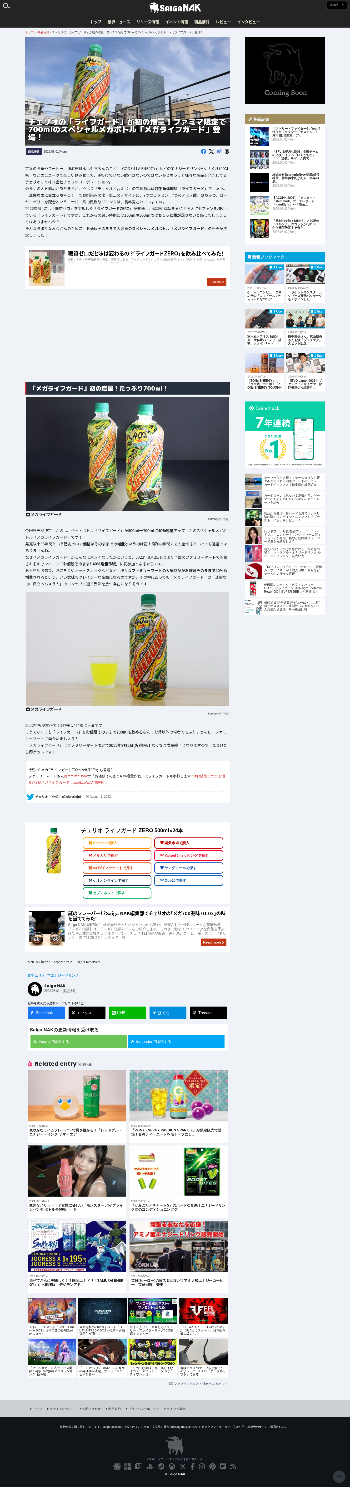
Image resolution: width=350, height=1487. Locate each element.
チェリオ (38, 975)
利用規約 (114, 1408)
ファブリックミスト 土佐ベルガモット (201, 1383)
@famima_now (76, 776)
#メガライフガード (54, 782)
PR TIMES (223, 518)
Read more (212, 942)
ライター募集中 (178, 1408)
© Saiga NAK (175, 1474)
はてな (160, 1013)
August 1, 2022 (100, 797)
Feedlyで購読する (54, 1041)
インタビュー (248, 21)
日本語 (334, 4)
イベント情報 (176, 21)
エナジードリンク (64, 975)
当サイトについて (62, 1408)
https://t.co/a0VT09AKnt (88, 782)
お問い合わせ (91, 1408)
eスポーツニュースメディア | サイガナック (175, 1459)
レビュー (223, 21)
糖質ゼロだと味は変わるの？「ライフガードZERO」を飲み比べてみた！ (127, 267)
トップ (95, 21)
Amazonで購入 (105, 843)
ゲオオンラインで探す (111, 880)
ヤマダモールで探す (181, 868)
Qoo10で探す (175, 880)
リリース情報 (147, 21)
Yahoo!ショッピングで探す (186, 855)
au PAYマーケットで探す (113, 868)
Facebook (44, 1012)
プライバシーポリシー (143, 1408)
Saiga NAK (175, 7)
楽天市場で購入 (177, 843)
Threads (205, 1012)
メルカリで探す (105, 855)
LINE (121, 1012)
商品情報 (202, 21)
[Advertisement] (127, 341)
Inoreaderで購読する (153, 1041)
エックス (84, 1012)
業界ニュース (119, 21)
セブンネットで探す (109, 893)
